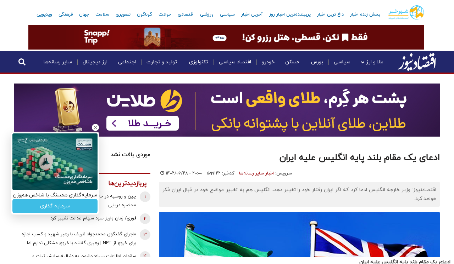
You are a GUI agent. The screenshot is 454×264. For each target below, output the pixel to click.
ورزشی (207, 14)
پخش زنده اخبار (365, 14)
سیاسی (227, 14)
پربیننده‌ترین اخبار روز (290, 14)
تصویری (123, 14)
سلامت (102, 14)
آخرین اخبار (252, 14)
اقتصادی (186, 14)
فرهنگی (66, 14)
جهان (84, 14)
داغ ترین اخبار (330, 14)
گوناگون (144, 14)
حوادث (165, 14)
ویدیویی (44, 14)
